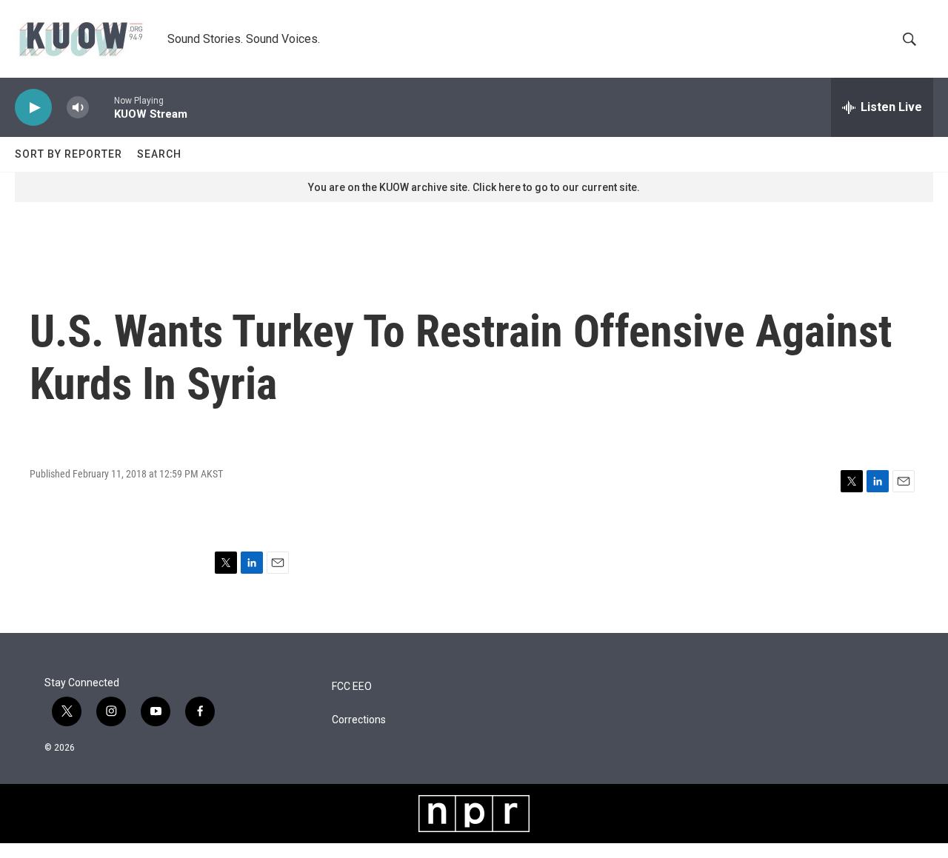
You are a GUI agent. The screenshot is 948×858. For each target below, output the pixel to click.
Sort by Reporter (68, 154)
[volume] (77, 107)
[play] (33, 107)
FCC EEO (352, 686)
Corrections (359, 719)
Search (159, 154)
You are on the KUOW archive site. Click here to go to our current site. (474, 187)
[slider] (101, 107)
